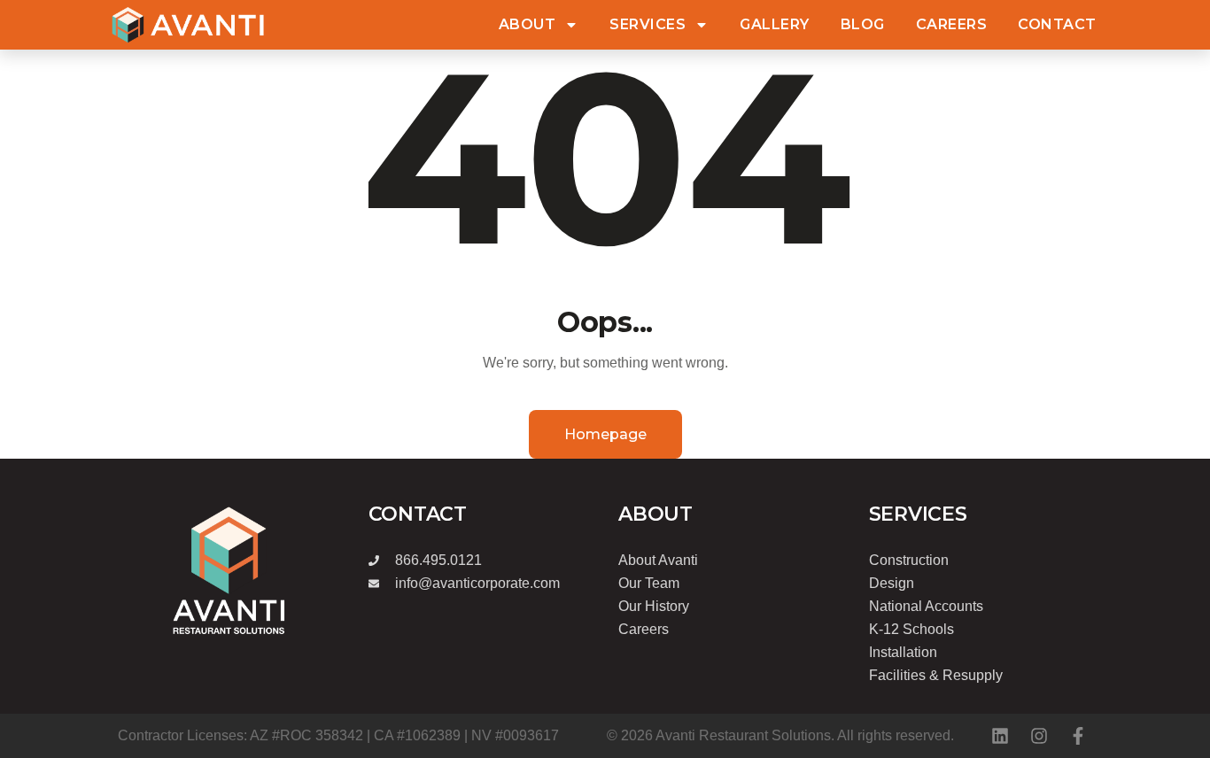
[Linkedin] (1000, 736)
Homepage (605, 434)
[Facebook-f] (1078, 736)
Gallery (775, 24)
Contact (1057, 24)
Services (647, 24)
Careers (952, 24)
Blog (863, 24)
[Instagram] (1039, 736)
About (527, 24)
